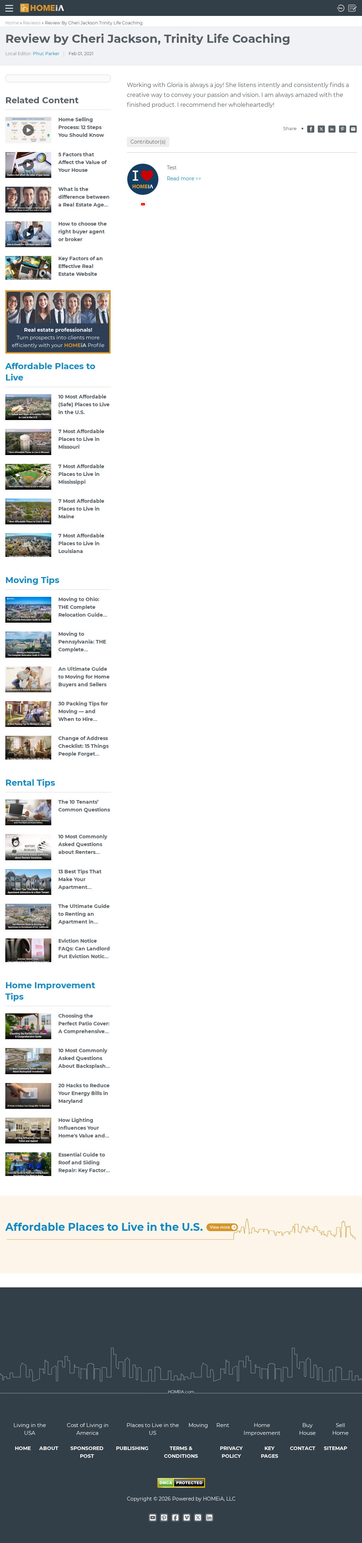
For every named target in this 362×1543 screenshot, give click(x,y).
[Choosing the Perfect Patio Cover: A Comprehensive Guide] (28, 1026)
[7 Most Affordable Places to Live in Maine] (28, 511)
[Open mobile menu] (9, 8)
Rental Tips (30, 783)
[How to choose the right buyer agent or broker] (28, 234)
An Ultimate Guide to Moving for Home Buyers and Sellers (84, 677)
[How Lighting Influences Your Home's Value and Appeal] (28, 1130)
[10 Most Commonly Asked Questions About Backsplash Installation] (28, 1061)
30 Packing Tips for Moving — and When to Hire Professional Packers (83, 719)
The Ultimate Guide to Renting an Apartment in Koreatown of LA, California (84, 922)
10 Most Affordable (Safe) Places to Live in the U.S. (84, 404)
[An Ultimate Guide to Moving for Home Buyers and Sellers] (28, 679)
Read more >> (184, 178)
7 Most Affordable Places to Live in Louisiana (81, 543)
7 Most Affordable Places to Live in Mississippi (81, 474)
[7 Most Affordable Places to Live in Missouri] (28, 441)
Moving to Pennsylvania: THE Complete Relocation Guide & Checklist (83, 649)
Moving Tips (32, 580)
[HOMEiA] (42, 7)
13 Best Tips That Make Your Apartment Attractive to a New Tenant (83, 887)
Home (12, 22)
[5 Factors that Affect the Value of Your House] (28, 164)
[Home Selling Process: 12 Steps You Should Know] (28, 130)
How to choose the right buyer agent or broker (82, 232)
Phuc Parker (46, 53)
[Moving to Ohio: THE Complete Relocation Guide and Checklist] (28, 609)
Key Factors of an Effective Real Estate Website (80, 266)
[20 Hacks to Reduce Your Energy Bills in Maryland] (28, 1095)
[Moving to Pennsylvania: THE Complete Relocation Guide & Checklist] (28, 644)
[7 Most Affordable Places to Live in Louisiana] (28, 545)
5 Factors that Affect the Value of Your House (82, 162)
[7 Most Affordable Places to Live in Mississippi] (28, 476)
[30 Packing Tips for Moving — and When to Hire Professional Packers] (28, 713)
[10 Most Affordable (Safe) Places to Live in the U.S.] (28, 407)
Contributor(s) (148, 142)
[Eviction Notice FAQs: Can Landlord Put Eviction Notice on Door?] (28, 951)
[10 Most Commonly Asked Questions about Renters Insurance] (28, 847)
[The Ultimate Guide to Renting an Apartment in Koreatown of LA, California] (28, 916)
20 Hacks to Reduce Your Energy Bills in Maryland (84, 1093)
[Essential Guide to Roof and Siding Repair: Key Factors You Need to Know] (28, 1164)
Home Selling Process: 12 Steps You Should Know (81, 127)
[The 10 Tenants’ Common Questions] (28, 812)
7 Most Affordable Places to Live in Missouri (81, 439)
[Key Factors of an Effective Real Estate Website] (28, 268)
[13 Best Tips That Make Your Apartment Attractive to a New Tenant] (28, 881)
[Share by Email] (353, 128)
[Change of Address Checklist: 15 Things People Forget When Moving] (28, 748)
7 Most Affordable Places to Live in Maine (81, 509)
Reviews (32, 22)
